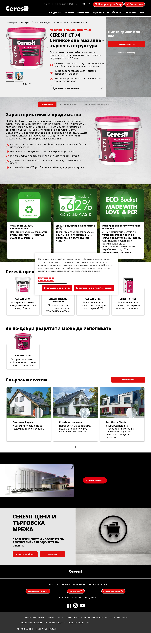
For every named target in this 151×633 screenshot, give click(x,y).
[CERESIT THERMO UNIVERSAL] (58, 296)
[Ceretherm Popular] (29, 414)
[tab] (47, 104)
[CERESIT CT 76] (23, 351)
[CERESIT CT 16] (23, 296)
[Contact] (89, 4)
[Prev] (6, 48)
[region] (76, 274)
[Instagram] (75, 605)
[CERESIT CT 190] (128, 296)
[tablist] (75, 448)
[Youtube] (82, 605)
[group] (27, 56)
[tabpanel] (75, 144)
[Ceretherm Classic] (122, 414)
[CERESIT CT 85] (93, 296)
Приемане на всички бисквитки (94, 287)
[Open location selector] (83, 4)
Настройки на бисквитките (46, 279)
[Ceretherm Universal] (75, 414)
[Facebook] (69, 605)
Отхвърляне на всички (57, 287)
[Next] (47, 48)
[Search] (78, 4)
